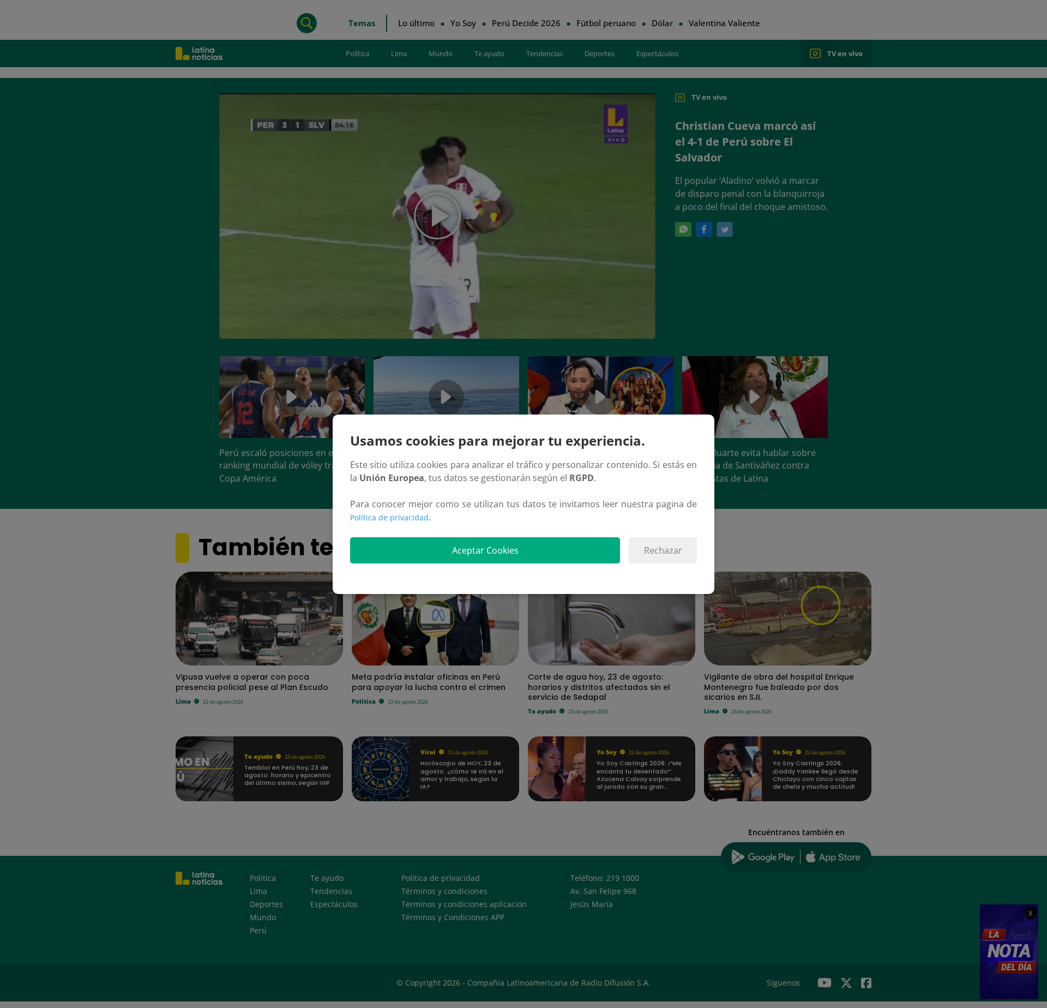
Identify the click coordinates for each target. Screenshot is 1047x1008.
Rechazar (663, 550)
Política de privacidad (389, 517)
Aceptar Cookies (485, 550)
